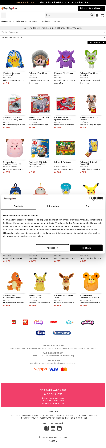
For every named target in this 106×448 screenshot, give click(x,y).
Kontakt (70, 415)
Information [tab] (53, 206)
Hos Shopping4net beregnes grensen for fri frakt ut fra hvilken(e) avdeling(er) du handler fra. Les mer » (53, 347)
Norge (52, 441)
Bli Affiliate (81, 415)
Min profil (15, 415)
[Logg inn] (97, 15)
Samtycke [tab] (18, 206)
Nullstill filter (97, 42)
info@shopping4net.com (53, 403)
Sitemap (63, 437)
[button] (102, 15)
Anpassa (51, 248)
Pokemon (56, 21)
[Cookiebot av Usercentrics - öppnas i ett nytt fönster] (91, 198)
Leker (35, 21)
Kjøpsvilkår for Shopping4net (54, 418)
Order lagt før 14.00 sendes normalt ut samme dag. (53, 354)
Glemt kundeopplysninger (52, 415)
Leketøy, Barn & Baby (23, 21)
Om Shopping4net (79, 418)
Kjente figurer (45, 21)
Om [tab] (87, 206)
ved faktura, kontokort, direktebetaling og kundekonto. (53, 362)
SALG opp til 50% (25, 2)
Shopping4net (6, 21)
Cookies (93, 415)
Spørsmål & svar (30, 415)
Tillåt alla (86, 248)
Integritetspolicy (29, 418)
